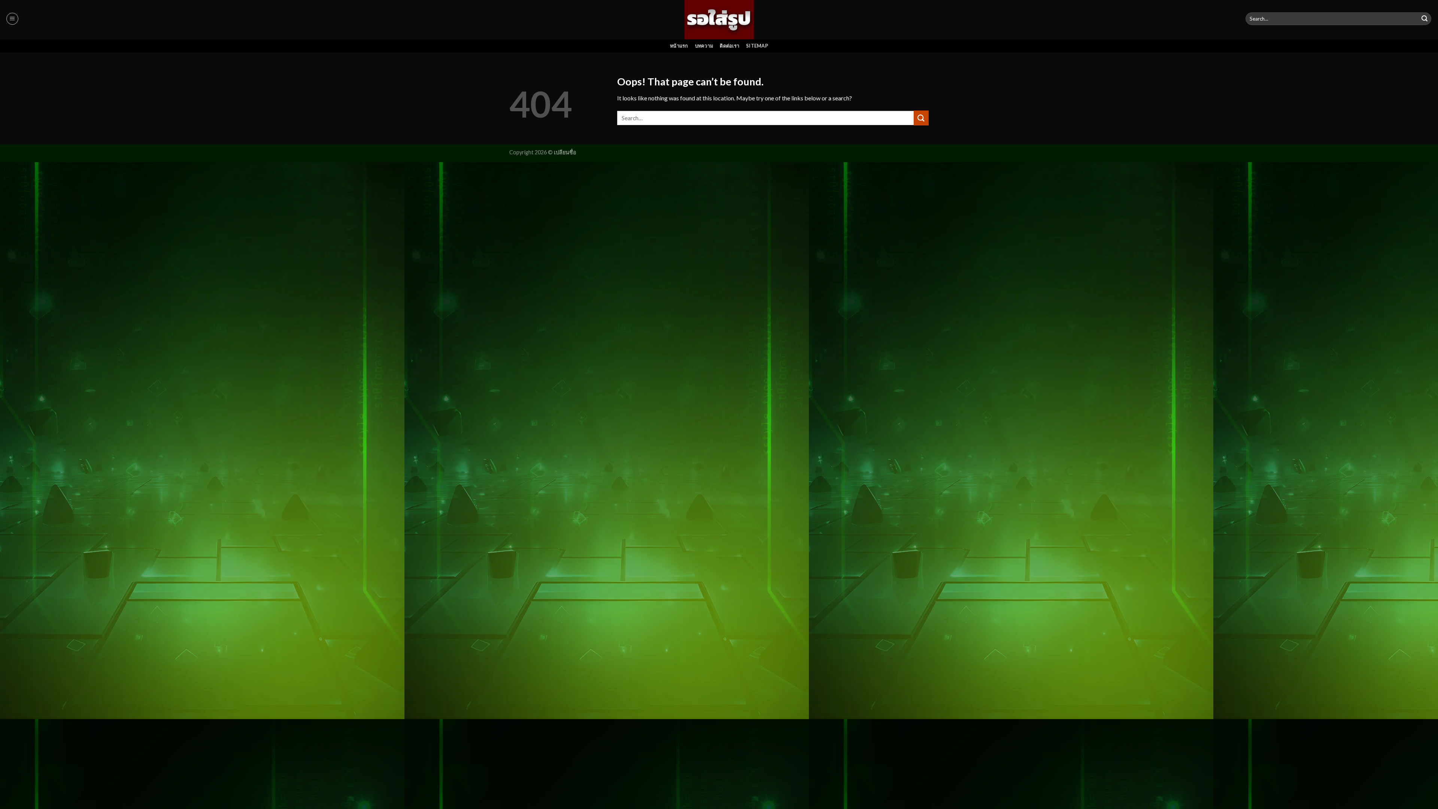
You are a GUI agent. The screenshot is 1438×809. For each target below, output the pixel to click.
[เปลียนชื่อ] (719, 19)
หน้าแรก (679, 46)
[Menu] (12, 19)
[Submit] (1424, 18)
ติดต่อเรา (729, 46)
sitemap (757, 46)
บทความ (704, 46)
